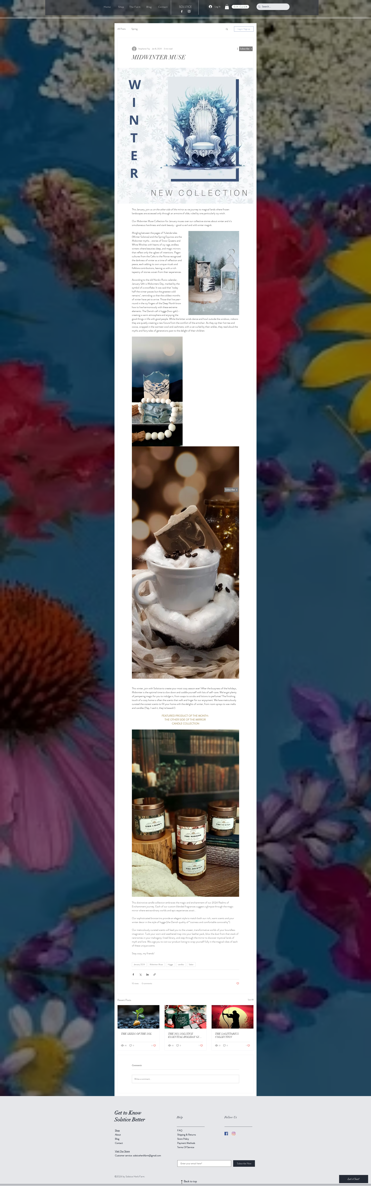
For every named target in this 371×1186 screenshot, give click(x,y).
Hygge (170, 964)
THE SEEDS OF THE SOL (136, 1033)
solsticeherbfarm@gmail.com (147, 1155)
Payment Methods (186, 1143)
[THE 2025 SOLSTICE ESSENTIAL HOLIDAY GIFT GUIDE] (186, 1017)
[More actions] (237, 49)
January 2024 (139, 964)
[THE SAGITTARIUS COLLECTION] (232, 1017)
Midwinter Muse (156, 964)
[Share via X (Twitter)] (140, 974)
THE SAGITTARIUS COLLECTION (227, 1035)
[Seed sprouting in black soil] (138, 1017)
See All (251, 999)
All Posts (121, 29)
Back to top (190, 1181)
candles (181, 964)
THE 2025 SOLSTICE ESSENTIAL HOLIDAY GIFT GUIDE (185, 1035)
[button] (227, 6)
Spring (134, 29)
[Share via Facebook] (133, 974)
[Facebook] (226, 1133)
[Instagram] (233, 1133)
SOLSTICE (185, 7)
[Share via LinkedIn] (147, 974)
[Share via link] (154, 974)
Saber (191, 964)
